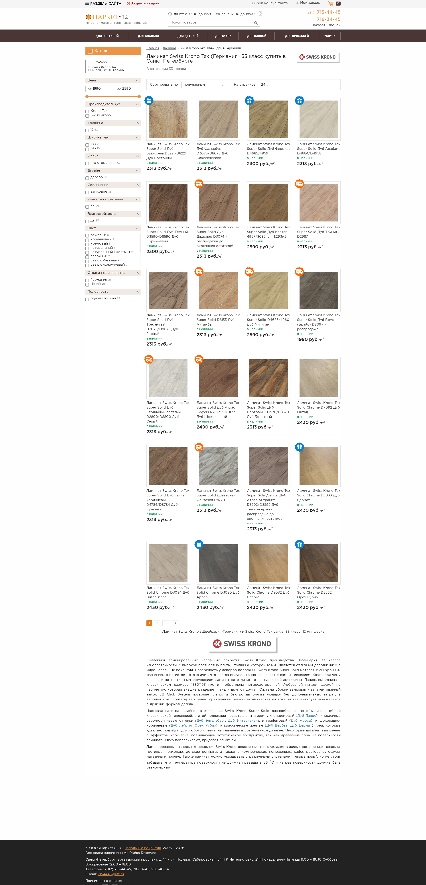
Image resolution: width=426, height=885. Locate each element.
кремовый (100, 243)
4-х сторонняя (105, 162)
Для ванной (256, 36)
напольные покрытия (143, 848)
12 (94, 129)
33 (95, 206)
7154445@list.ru (111, 874)
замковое (101, 191)
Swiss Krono (101, 115)
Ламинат (169, 48)
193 (95, 148)
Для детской (188, 36)
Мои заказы (310, 2)
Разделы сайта (105, 3)
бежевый (100, 235)
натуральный (103, 247)
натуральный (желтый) (112, 252)
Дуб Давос (306, 715)
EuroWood (99, 62)
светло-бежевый (106, 260)
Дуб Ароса (301, 720)
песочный (100, 256)
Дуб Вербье (277, 725)
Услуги (329, 36)
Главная (152, 48)
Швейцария (102, 283)
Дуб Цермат (301, 725)
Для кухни (223, 36)
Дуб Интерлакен (243, 720)
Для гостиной (107, 36)
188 (95, 144)
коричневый (102, 239)
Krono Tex (99, 110)
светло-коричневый (109, 264)
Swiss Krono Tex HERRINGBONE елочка (106, 69)
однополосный (105, 298)
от (90, 89)
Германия (101, 279)
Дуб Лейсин (181, 725)
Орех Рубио (205, 725)
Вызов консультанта (270, 3)
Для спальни (148, 36)
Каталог (102, 51)
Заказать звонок (326, 25)
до (119, 89)
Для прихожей (297, 36)
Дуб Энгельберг (211, 720)
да (95, 220)
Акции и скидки (145, 3)
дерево (99, 177)
